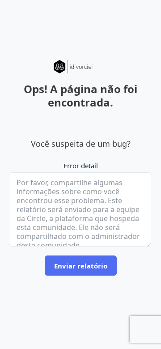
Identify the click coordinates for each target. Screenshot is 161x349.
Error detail (81, 165)
